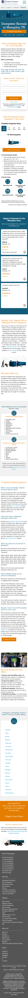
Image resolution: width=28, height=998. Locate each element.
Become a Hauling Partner (10, 909)
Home (2, 7)
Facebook (5, 953)
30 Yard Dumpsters (8, 867)
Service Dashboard (7, 905)
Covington (8, 746)
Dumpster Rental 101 (8, 911)
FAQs (3, 913)
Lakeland (7, 763)
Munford (7, 773)
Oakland (7, 776)
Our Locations (6, 939)
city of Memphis (16, 506)
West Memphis (9, 793)
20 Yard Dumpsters (8, 865)
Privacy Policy (14, 102)
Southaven (8, 789)
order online (12, 350)
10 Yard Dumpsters (7, 859)
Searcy (7, 786)
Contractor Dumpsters (8, 890)
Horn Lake (8, 759)
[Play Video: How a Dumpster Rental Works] (14, 660)
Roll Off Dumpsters (7, 857)
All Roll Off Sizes (7, 870)
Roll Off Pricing (6, 872)
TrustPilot (19, 966)
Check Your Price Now (14, 150)
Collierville (8, 743)
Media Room (6, 938)
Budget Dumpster (15, 975)
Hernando (8, 753)
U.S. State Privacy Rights (9, 918)
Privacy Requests (7, 920)
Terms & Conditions (8, 893)
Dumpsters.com (7, 978)
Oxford (7, 783)
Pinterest (4, 951)
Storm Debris (6, 886)
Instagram (5, 955)
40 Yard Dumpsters (8, 869)
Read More (5, 249)
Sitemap (4, 941)
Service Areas (6, 907)
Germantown (9, 750)
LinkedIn (4, 957)
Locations (8, 7)
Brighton (7, 740)
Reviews (4, 934)
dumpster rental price (15, 521)
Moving (4, 888)
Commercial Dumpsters (9, 892)
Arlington (7, 730)
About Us (5, 932)
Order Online (6, 901)
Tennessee (16, 7)
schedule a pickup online (13, 346)
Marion (7, 766)
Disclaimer (19, 974)
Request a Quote (7, 903)
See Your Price (14, 98)
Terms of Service (12, 107)
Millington (8, 770)
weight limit (4, 630)
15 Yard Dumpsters (7, 863)
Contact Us (5, 936)
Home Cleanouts (7, 882)
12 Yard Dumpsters (7, 861)
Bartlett (7, 736)
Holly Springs (9, 756)
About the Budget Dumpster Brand (12, 943)
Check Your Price (15, 31)
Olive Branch (9, 779)
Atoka (7, 733)
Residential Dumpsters (8, 880)
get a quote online (11, 538)
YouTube (4, 961)
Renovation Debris (7, 884)
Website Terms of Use (8, 915)
